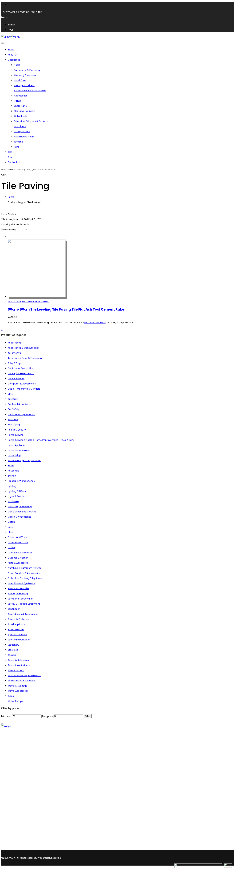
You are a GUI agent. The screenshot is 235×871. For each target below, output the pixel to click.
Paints (17, 100)
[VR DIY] (6, 37)
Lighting (12, 486)
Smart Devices (16, 629)
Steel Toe (13, 649)
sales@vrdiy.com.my (13, 848)
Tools (17, 65)
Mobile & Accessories (19, 516)
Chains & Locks (16, 378)
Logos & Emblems (17, 496)
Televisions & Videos (19, 665)
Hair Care (13, 419)
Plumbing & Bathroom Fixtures (24, 568)
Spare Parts (20, 106)
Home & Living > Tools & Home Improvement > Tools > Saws (41, 440)
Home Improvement (19, 450)
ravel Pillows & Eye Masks (21, 583)
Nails (10, 527)
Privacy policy (15, 803)
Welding (18, 141)
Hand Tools (20, 80)
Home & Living (16, 434)
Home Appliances (17, 445)
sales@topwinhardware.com (43, 848)
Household (13, 470)
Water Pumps (15, 701)
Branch (12, 754)
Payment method (18, 799)
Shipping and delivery (19, 795)
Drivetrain (13, 399)
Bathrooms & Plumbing (27, 70)
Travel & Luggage (17, 685)
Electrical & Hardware (19, 404)
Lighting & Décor (17, 491)
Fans (16, 146)
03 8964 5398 (9, 842)
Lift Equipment (22, 131)
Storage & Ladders (24, 85)
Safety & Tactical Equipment (24, 603)
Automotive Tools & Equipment (25, 358)
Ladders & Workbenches (21, 481)
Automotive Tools (24, 136)
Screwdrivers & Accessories (23, 614)
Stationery (13, 644)
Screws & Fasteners (18, 619)
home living (14, 455)
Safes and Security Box (20, 598)
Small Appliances (17, 624)
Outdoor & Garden (18, 557)
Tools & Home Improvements (24, 675)
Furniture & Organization (21, 414)
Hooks (11, 465)
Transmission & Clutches (21, 680)
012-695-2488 (34, 12)
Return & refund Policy (20, 807)
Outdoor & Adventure (20, 552)
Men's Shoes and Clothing (22, 511)
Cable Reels (20, 116)
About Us (13, 750)
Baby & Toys (14, 363)
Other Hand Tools (17, 537)
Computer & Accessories (22, 383)
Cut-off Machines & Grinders (24, 388)
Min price (6, 716)
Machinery (20, 126)
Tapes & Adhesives (18, 660)
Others (11, 547)
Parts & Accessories (19, 562)
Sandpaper (14, 609)
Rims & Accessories (18, 588)
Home (11, 197)
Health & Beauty (17, 429)
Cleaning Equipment (25, 75)
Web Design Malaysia (49, 857)
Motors (11, 521)
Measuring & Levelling (20, 506)
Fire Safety (14, 409)
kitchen (12, 475)
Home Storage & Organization (24, 460)
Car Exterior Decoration (21, 368)
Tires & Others (16, 670)
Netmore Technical (95, 322)
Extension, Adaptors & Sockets (31, 121)
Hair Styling (14, 424)
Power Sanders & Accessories (24, 573)
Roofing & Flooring (18, 593)
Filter (87, 716)
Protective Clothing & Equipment (26, 578)
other (11, 532)
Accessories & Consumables (30, 90)
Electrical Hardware (24, 111)
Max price (47, 716)
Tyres (11, 696)
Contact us (14, 758)
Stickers (12, 655)
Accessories (20, 95)
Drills (10, 394)
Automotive (14, 353)
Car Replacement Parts (21, 373)
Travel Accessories (18, 690)
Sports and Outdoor (19, 639)
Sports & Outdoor (17, 634)
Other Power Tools (18, 542)
